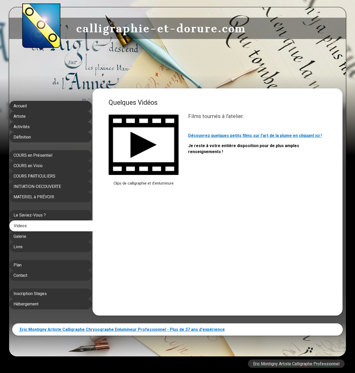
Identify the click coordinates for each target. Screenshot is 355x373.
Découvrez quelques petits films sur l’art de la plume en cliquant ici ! (255, 135)
